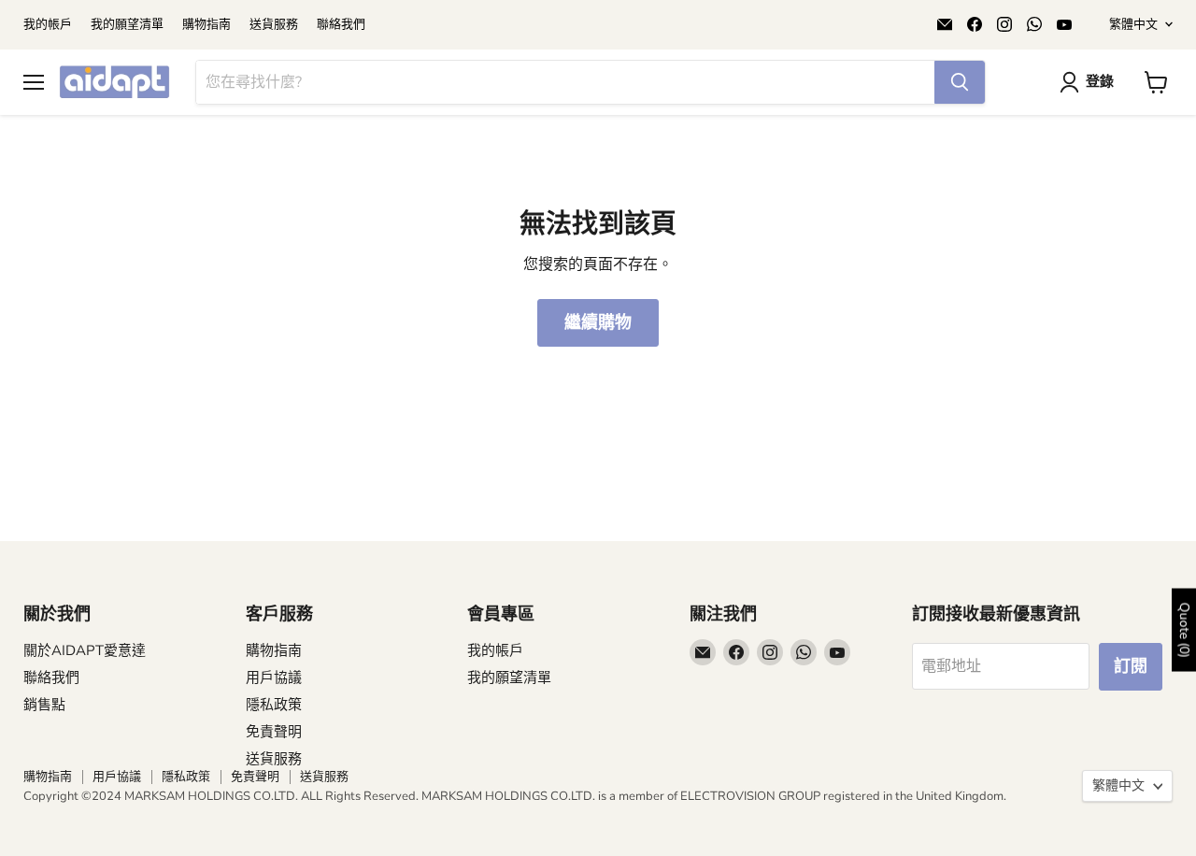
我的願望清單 (127, 25)
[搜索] (959, 82)
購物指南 (206, 25)
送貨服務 (273, 25)
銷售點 (44, 704)
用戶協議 (274, 677)
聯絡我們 (341, 25)
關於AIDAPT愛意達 (84, 650)
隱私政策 (274, 704)
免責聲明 (274, 731)
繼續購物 (598, 322)
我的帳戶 (47, 25)
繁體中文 (1133, 24)
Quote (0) (1184, 629)
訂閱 (1130, 666)
